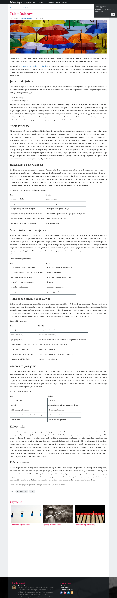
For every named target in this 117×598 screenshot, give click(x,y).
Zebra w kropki (16, 2)
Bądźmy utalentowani (52, 524)
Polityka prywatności (67, 589)
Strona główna (14, 7)
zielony (35, 66)
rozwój (32, 491)
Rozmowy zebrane (61, 2)
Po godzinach (50, 2)
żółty (30, 66)
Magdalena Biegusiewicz (26, 18)
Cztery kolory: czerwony (85, 524)
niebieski (43, 66)
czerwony (24, 66)
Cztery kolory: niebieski (20, 524)
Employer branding (29, 2)
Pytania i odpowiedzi (67, 585)
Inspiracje (40, 2)
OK (113, 14)
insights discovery (22, 491)
